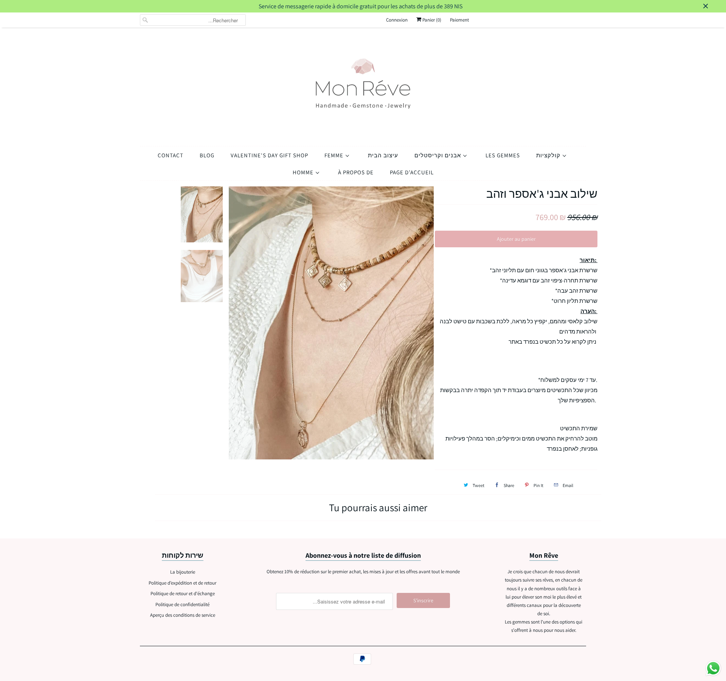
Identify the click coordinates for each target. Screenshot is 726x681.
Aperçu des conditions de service (182, 615)
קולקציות (549, 155)
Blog (207, 155)
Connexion (397, 20)
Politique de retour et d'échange (182, 593)
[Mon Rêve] (363, 84)
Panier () (431, 20)
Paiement (459, 20)
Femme (334, 155)
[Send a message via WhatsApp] (713, 668)
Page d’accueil (412, 172)
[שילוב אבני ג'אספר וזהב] (331, 323)
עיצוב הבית (383, 155)
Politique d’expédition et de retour (182, 583)
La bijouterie (182, 572)
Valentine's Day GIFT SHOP (269, 155)
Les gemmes (503, 155)
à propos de (356, 172)
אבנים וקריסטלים (438, 155)
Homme (304, 172)
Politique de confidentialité (182, 604)
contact (170, 155)
